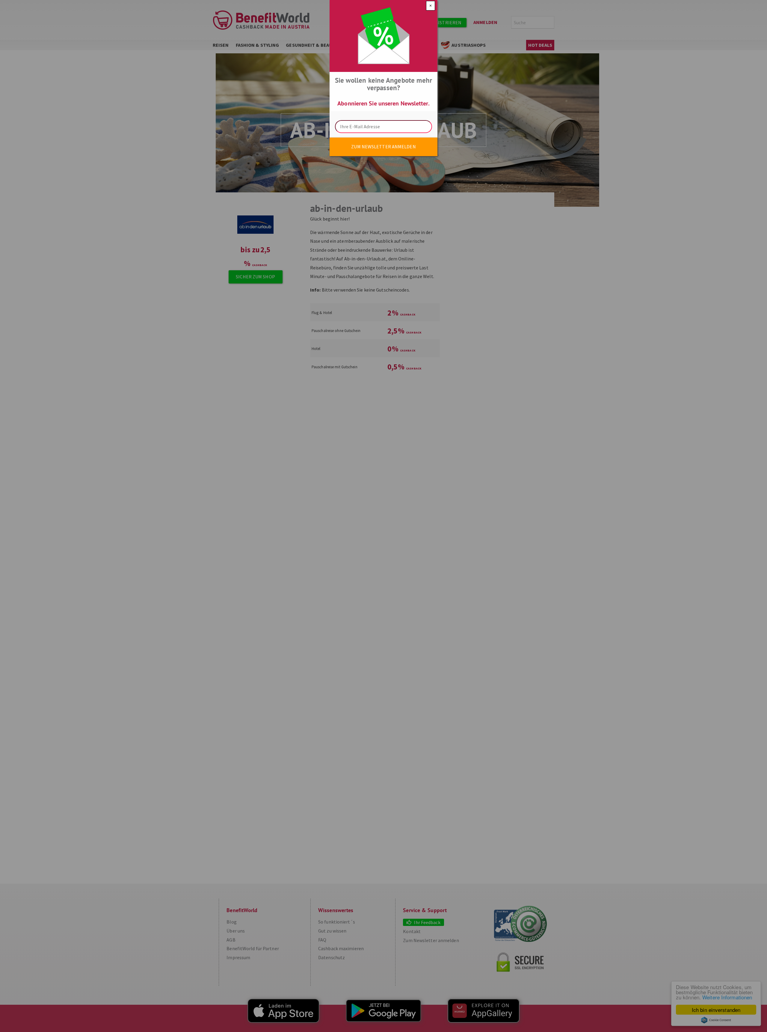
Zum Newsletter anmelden (383, 147)
